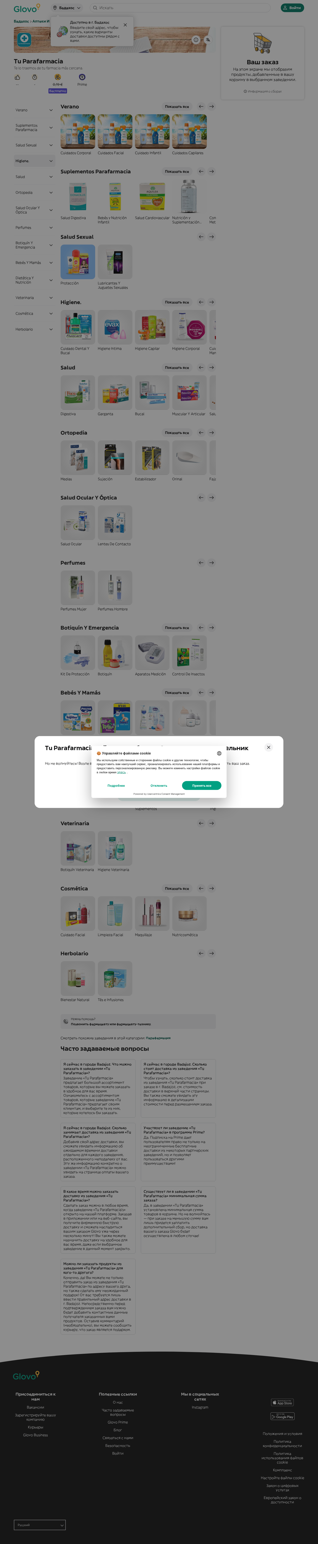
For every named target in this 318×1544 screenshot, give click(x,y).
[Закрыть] (268, 747)
